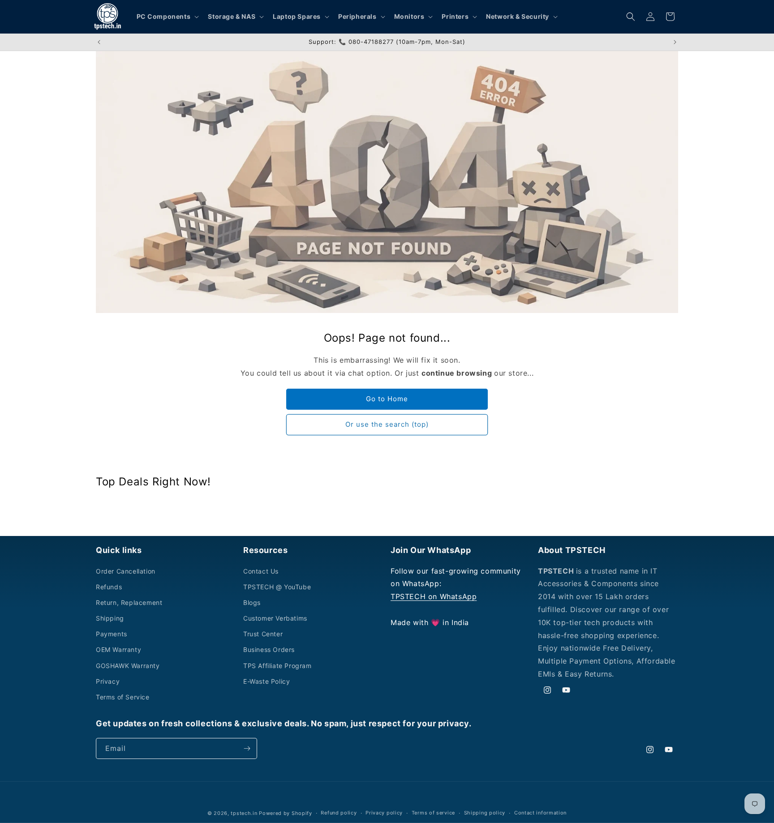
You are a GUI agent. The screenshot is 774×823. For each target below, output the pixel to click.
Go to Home (387, 398)
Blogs (252, 602)
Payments (111, 634)
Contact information (540, 813)
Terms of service (433, 813)
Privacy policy (384, 813)
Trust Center (263, 634)
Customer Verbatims (275, 618)
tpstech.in (244, 813)
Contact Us (261, 571)
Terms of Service (123, 697)
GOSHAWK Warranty (128, 665)
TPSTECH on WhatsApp (434, 596)
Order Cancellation (125, 571)
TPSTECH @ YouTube (277, 587)
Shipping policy (485, 813)
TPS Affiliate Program (277, 665)
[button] (167, 16)
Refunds (109, 587)
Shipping (110, 618)
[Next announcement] (675, 42)
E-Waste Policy (266, 681)
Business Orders (269, 649)
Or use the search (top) (387, 424)
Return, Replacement (129, 602)
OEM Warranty (118, 649)
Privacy (108, 681)
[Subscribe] (247, 748)
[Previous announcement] (99, 42)
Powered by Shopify (285, 813)
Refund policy (339, 813)
